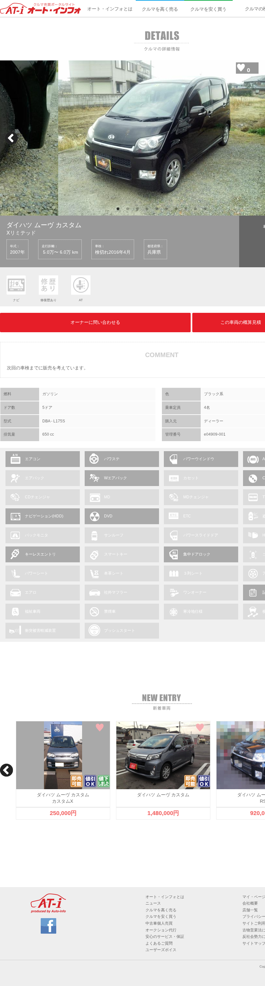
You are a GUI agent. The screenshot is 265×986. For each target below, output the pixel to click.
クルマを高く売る (160, 9)
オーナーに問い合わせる (95, 322)
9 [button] (195, 209)
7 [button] (176, 209)
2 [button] (127, 209)
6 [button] (166, 209)
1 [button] (118, 209)
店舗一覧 (250, 910)
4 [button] (147, 209)
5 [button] (157, 209)
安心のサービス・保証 (164, 936)
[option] (161, 138)
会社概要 (250, 903)
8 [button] (186, 209)
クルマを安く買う (208, 9)
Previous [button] (11, 138)
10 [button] (205, 209)
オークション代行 (160, 930)
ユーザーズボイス (160, 950)
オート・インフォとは (109, 8)
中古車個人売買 (159, 923)
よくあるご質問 (159, 943)
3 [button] (137, 209)
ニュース (153, 903)
